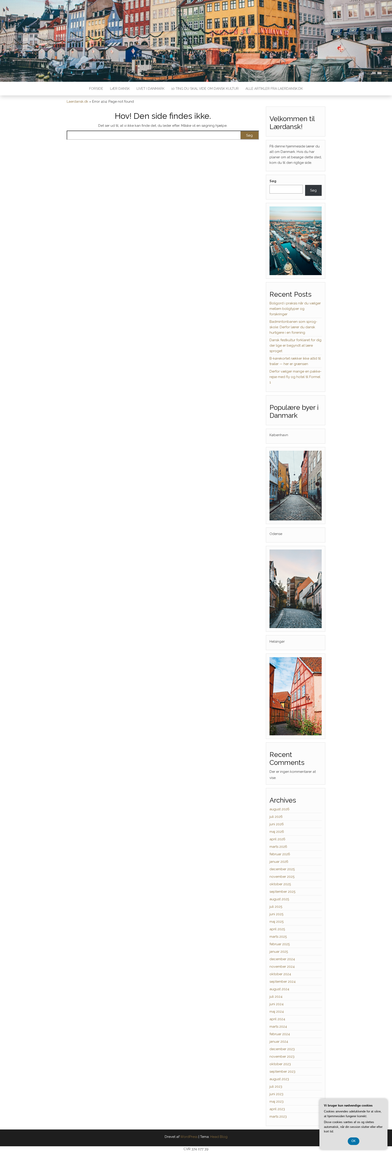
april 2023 (277, 1109)
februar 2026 (280, 854)
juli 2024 (276, 997)
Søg (273, 181)
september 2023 (282, 1071)
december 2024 (282, 959)
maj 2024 (277, 1012)
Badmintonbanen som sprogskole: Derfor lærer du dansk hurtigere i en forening (293, 327)
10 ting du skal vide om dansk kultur (205, 89)
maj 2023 (277, 1101)
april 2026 (277, 839)
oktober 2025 (280, 884)
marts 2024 (278, 1027)
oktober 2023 (280, 1064)
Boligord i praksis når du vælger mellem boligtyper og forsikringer (295, 308)
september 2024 (283, 982)
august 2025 (279, 899)
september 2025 (282, 892)
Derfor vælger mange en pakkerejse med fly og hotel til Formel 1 (295, 376)
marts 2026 (278, 847)
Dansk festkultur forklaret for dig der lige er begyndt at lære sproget (295, 345)
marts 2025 (278, 937)
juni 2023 (276, 1094)
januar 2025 (279, 952)
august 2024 (279, 989)
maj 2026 (277, 832)
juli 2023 (276, 1086)
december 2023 (282, 1049)
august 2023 (279, 1079)
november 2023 (282, 1057)
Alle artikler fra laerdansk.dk (274, 89)
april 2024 (277, 1019)
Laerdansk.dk (77, 101)
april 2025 (277, 929)
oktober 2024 (280, 974)
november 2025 (282, 877)
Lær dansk (120, 89)
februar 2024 (280, 1034)
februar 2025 (280, 944)
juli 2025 (276, 907)
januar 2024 (279, 1042)
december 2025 (282, 869)
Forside (96, 89)
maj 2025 (277, 922)
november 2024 (282, 967)
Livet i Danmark (150, 89)
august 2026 (279, 809)
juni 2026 (277, 824)
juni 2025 (276, 914)
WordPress (189, 1137)
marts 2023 (278, 1116)
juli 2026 (276, 817)
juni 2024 (277, 1004)
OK (353, 1141)
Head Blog (219, 1137)
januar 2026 (279, 862)
